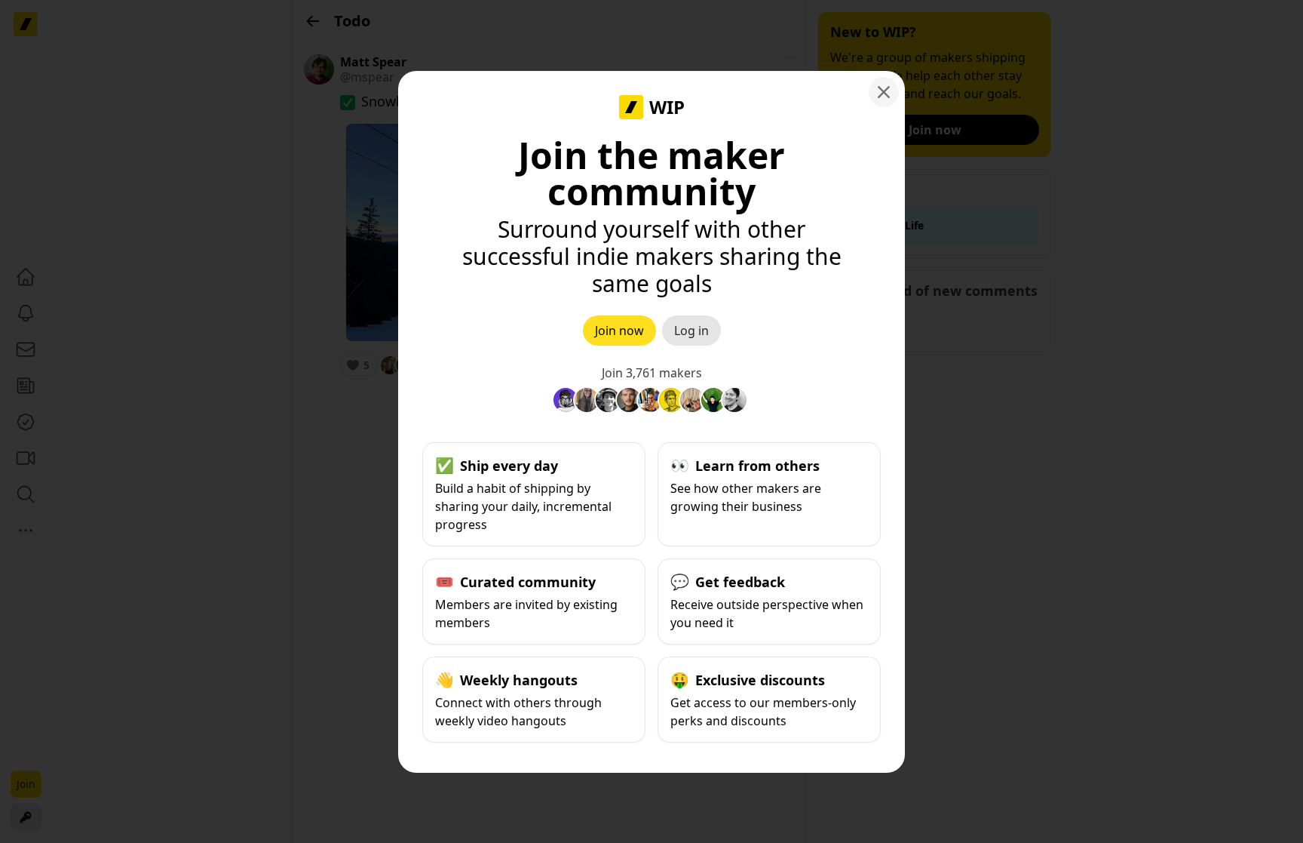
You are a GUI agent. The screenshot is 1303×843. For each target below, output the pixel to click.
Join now (619, 330)
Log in (691, 330)
